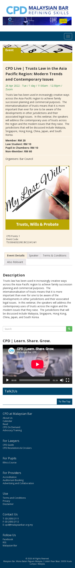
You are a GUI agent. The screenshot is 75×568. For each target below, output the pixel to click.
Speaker (33, 255)
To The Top (64, 401)
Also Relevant (15, 262)
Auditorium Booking (13, 480)
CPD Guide (8, 444)
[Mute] (62, 380)
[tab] (15, 255)
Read (5, 424)
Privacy (6, 500)
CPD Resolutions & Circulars (17, 448)
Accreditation (10, 477)
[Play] (7, 380)
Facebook (8, 539)
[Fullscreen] (67, 380)
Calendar (7, 421)
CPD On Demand (11, 427)
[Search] (69, 329)
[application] (37, 364)
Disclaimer (8, 504)
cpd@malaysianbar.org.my (19, 524)
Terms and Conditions (14, 497)
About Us (7, 417)
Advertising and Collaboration (18, 483)
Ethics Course (10, 462)
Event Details (16, 255)
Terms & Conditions (54, 255)
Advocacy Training (12, 430)
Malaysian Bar (10, 545)
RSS (4, 542)
